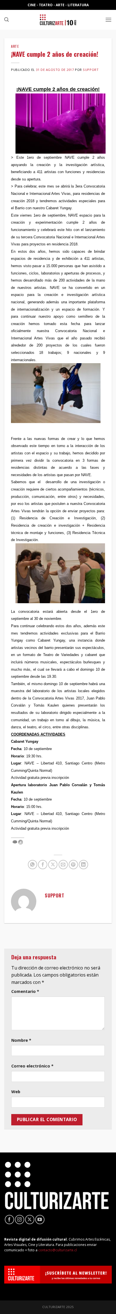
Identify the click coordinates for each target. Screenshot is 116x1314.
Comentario (25, 991)
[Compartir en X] (52, 864)
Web (15, 1091)
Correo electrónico (32, 1066)
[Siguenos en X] (29, 1219)
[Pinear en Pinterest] (73, 864)
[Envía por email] (63, 864)
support (91, 69)
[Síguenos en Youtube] (39, 1219)
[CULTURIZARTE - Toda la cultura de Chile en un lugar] (58, 20)
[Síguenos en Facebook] (9, 1219)
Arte (15, 46)
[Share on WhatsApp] (32, 864)
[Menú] (108, 20)
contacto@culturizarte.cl (57, 1250)
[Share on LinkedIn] (83, 864)
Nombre (21, 1040)
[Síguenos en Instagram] (19, 1219)
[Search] (6, 19)
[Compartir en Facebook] (42, 864)
